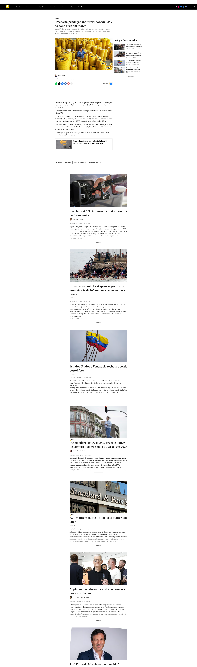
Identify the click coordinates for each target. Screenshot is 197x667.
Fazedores (57, 7)
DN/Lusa (72, 298)
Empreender (65, 7)
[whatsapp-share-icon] (56, 84)
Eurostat (68, 162)
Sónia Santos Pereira (80, 451)
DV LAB (80, 7)
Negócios (41, 7)
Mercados (49, 7)
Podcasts (28, 7)
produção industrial (95, 162)
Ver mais (98, 242)
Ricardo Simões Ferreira (81, 597)
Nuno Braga (61, 75)
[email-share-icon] (68, 84)
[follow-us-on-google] (111, 83)
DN (16, 7)
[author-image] (56, 75)
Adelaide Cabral (78, 219)
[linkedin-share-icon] (65, 84)
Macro (35, 7)
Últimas (21, 7)
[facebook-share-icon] (62, 84)
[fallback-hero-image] (119, 47)
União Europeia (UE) (80, 162)
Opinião (73, 7)
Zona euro (59, 162)
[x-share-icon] (59, 84)
